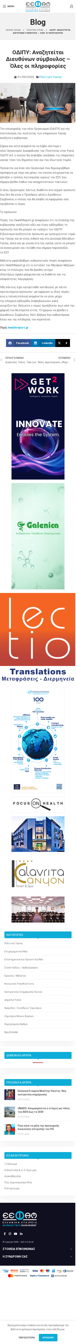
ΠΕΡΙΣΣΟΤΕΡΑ (27, 1337)
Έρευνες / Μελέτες (15, 975)
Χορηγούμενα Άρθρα (15, 1024)
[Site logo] (38, 6)
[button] (19, 343)
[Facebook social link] (5, 1234)
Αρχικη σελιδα (13, 30)
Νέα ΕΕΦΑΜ (11, 1032)
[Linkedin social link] (21, 1234)
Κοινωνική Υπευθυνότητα (19, 983)
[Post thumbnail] (9, 1095)
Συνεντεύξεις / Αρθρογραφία (21, 967)
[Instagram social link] (9, 1234)
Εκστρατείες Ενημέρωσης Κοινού (23, 991)
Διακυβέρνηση (12, 1176)
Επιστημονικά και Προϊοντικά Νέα (23, 959)
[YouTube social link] (15, 1234)
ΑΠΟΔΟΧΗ (48, 1337)
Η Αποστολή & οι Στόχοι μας (20, 1170)
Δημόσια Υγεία (12, 999)
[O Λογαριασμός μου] (71, 6)
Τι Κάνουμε (10, 1164)
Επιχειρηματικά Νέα (15, 951)
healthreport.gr (18, 327)
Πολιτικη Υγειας (35, 30)
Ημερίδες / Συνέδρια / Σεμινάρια (22, 1008)
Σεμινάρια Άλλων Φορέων (19, 1016)
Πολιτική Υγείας (50, 77)
